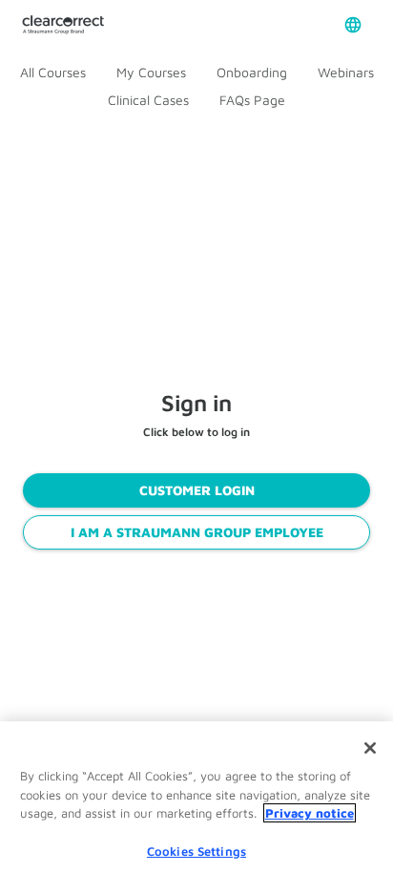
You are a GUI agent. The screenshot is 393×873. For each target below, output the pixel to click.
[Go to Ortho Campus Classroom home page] (63, 25)
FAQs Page (252, 100)
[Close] (370, 738)
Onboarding (252, 72)
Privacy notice (309, 802)
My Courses (151, 72)
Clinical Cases (148, 100)
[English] (353, 25)
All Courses (53, 72)
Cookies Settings (196, 839)
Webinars (346, 72)
